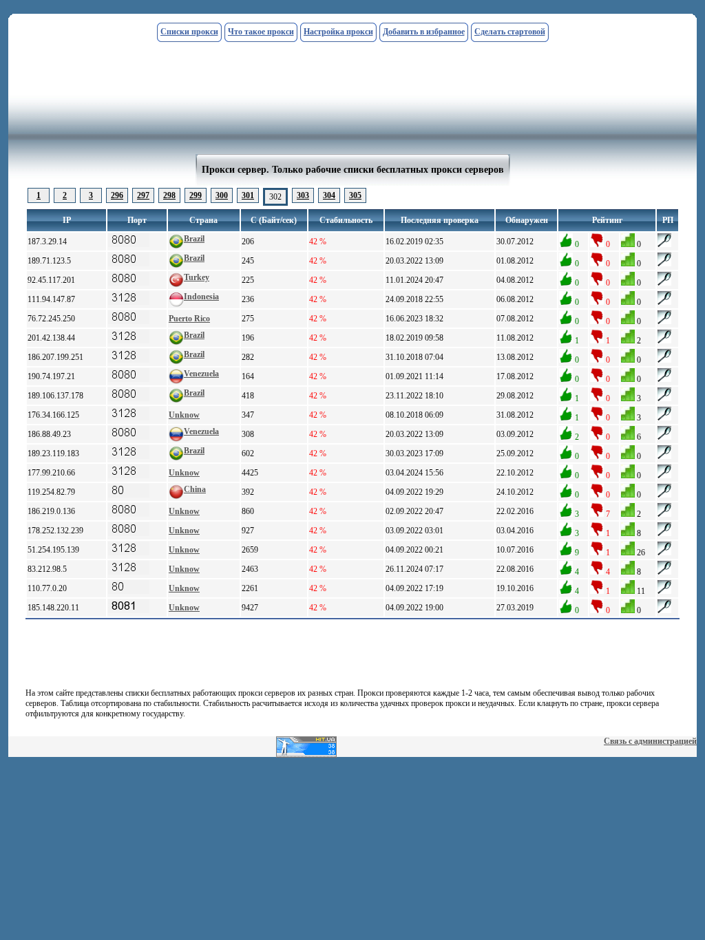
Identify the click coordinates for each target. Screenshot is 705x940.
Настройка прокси (338, 31)
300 (221, 195)
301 (248, 195)
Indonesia (201, 296)
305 (355, 195)
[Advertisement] (352, 53)
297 (143, 195)
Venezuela (201, 373)
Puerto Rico (189, 318)
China (195, 489)
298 (169, 195)
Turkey (196, 277)
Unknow (184, 415)
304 (329, 195)
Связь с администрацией (650, 741)
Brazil (194, 239)
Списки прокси (189, 31)
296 (117, 195)
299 (195, 195)
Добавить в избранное (424, 31)
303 (303, 195)
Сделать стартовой (509, 31)
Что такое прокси (261, 31)
